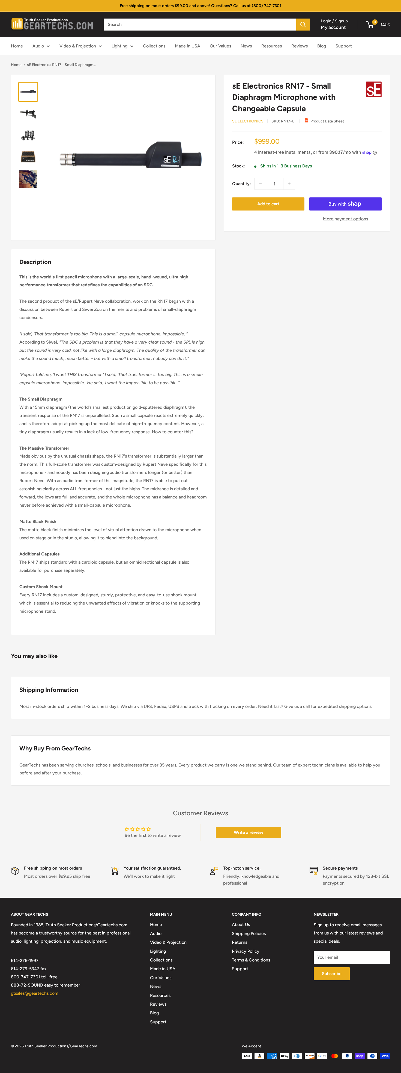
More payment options (345, 218)
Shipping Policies (249, 933)
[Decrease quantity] (260, 184)
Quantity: (241, 183)
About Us (241, 924)
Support (344, 46)
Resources (271, 46)
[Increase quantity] (289, 184)
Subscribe (332, 973)
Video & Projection (77, 46)
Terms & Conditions (251, 960)
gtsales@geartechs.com (34, 993)
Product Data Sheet (327, 121)
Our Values (220, 46)
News (246, 46)
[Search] (303, 25)
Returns (239, 942)
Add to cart (268, 203)
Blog (321, 46)
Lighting (119, 46)
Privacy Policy (245, 951)
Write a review (248, 832)
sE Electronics (248, 121)
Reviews (299, 46)
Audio (38, 46)
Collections (154, 46)
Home (17, 46)
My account (333, 27)
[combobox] (200, 25)
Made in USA (187, 46)
